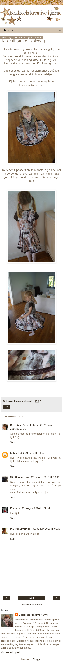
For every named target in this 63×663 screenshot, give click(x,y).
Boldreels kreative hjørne (34, 614)
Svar (12, 442)
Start (31, 598)
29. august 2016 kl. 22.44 (36, 508)
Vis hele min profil (10, 652)
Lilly (12, 452)
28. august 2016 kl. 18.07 (30, 452)
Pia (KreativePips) (20, 528)
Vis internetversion (31, 604)
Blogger (37, 659)
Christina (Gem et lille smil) (26, 425)
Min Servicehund (20, 477)
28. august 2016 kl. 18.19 (45, 477)
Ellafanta (15, 508)
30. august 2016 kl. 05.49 (46, 528)
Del (6, 407)
